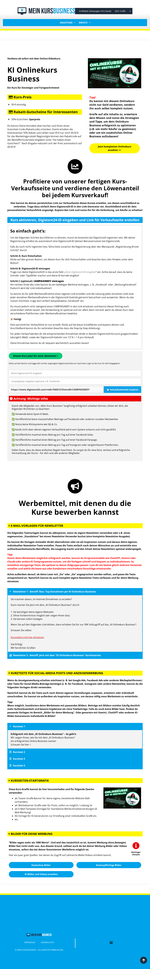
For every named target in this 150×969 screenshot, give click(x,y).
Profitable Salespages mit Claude (93, 11)
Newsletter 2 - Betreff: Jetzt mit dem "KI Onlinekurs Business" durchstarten (57, 655)
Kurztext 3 (19, 758)
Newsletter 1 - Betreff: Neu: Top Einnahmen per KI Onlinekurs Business (54, 591)
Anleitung (66, 22)
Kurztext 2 (19, 752)
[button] (75, 592)
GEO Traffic (117, 11)
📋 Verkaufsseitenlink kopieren (122, 389)
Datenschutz (47, 942)
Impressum (29, 942)
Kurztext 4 (19, 765)
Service (83, 22)
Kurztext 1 (19, 726)
